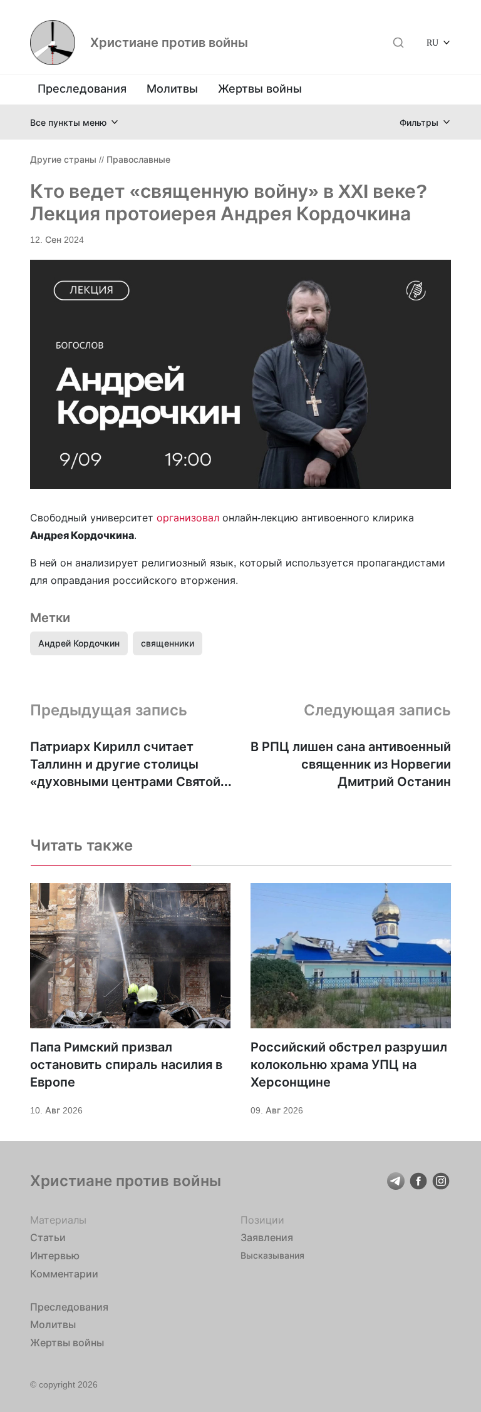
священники (167, 643)
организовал (188, 517)
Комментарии (64, 1273)
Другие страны (63, 159)
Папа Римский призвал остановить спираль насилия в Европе (126, 1065)
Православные (138, 159)
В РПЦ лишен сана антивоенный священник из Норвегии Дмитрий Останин (351, 764)
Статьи (48, 1237)
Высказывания (272, 1255)
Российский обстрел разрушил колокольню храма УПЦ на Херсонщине (349, 1065)
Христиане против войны (169, 42)
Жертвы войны (260, 88)
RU (432, 42)
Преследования (82, 88)
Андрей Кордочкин (79, 643)
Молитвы (172, 88)
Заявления (266, 1237)
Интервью (55, 1255)
